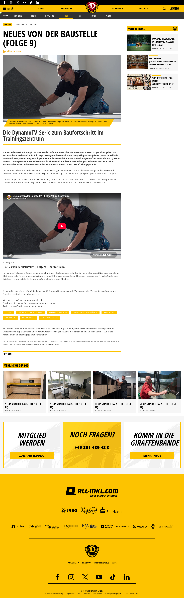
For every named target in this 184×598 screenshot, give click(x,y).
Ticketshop (117, 8)
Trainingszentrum (58, 312)
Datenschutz (97, 593)
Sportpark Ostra (50, 318)
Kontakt (87, 593)
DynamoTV (10, 318)
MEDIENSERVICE (101, 562)
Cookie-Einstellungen (132, 593)
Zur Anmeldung (31, 455)
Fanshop (143, 8)
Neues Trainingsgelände (85, 312)
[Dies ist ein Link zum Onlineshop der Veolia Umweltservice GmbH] (140, 526)
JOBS (114, 562)
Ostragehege (28, 318)
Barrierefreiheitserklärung (54, 593)
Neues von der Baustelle (30, 312)
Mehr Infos (152, 455)
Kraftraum (109, 312)
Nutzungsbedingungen (113, 593)
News (41, 8)
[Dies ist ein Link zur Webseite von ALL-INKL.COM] (92, 491)
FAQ (79, 593)
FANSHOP (86, 562)
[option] (24, 392)
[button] (164, 8)
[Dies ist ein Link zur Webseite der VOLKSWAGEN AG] (153, 526)
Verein (9, 312)
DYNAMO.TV (66, 8)
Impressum (70, 593)
